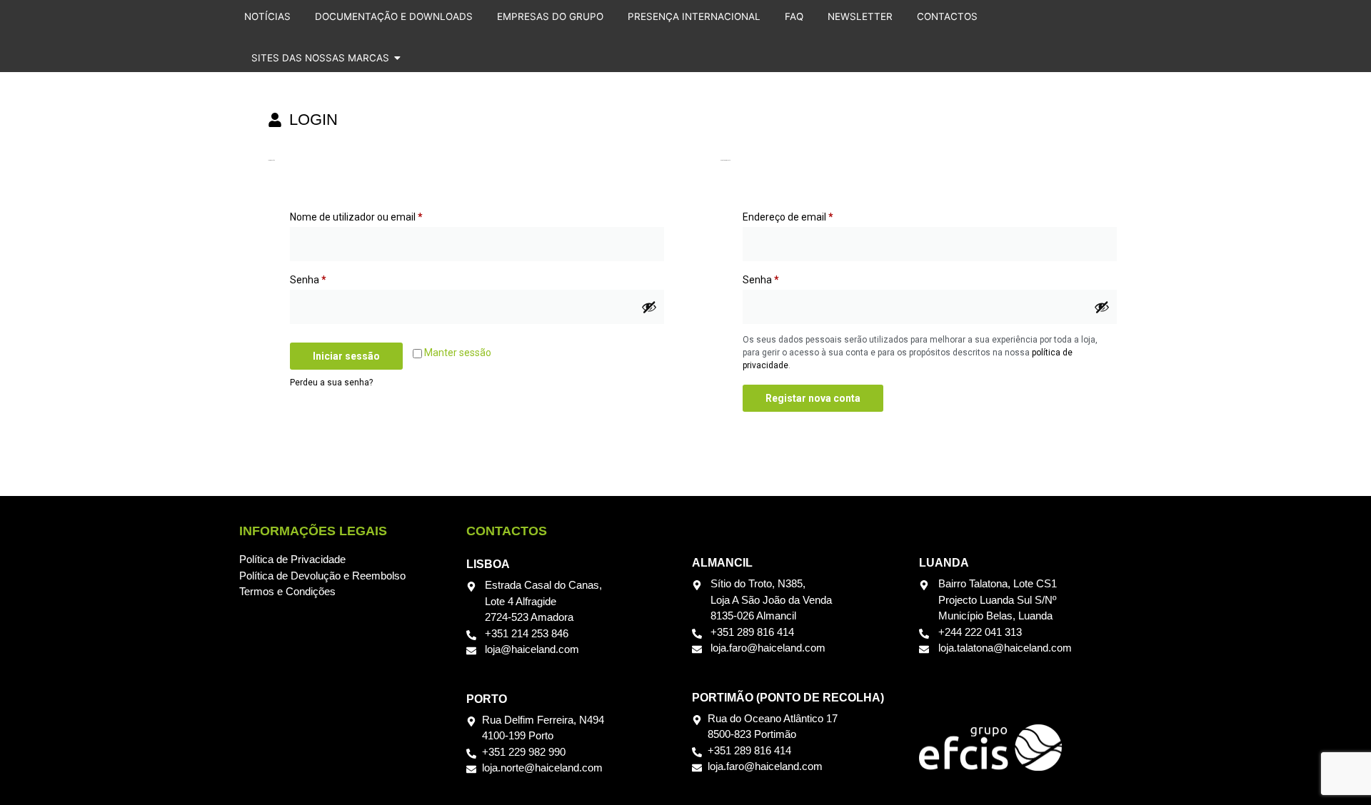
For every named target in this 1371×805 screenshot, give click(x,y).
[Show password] (649, 307)
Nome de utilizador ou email (381, 215)
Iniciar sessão (346, 356)
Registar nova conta (812, 398)
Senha (333, 277)
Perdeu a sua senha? (331, 383)
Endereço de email (813, 215)
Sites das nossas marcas (320, 58)
